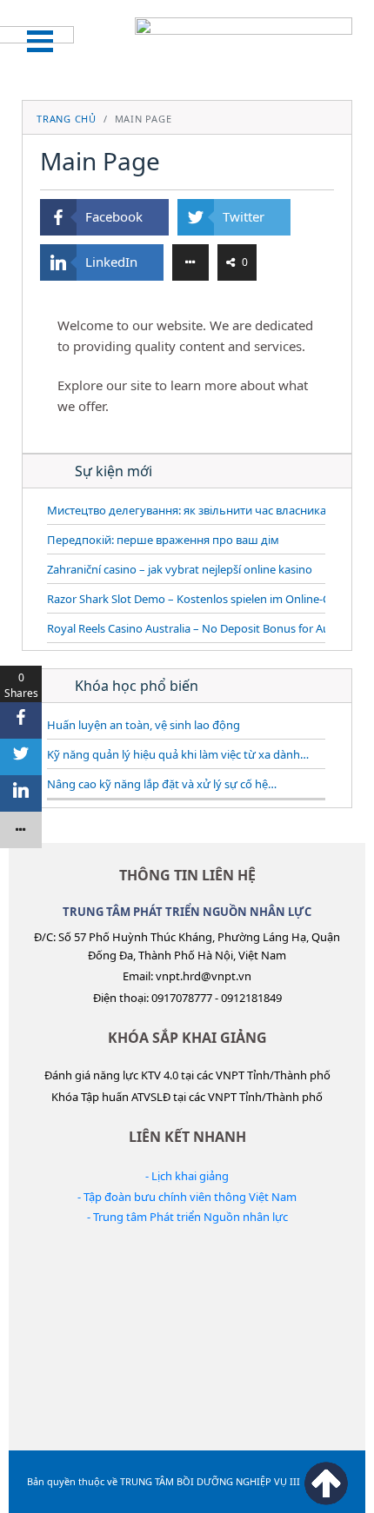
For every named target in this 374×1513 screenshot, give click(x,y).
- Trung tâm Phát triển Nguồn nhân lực (187, 1216)
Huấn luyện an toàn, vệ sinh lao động (143, 725)
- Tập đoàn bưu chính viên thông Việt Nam (187, 1196)
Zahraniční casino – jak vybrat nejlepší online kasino (179, 569)
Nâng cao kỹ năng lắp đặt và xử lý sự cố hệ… (162, 784)
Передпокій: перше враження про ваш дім (163, 539)
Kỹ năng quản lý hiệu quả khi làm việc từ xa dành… (178, 754)
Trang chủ (67, 118)
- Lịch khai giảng (187, 1176)
